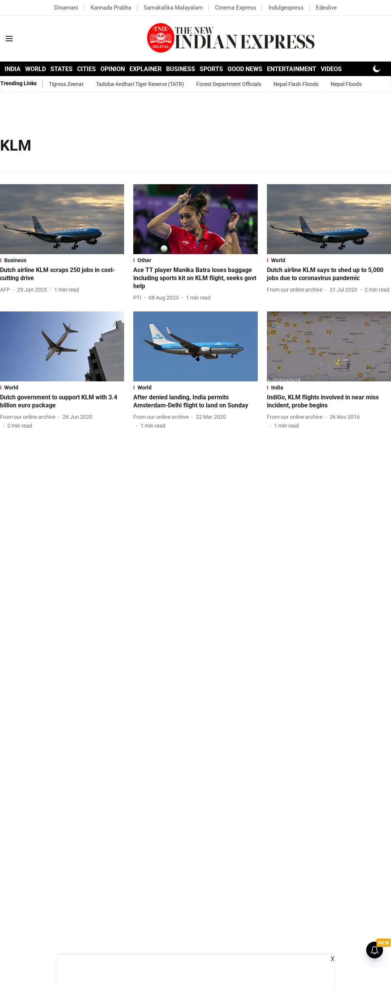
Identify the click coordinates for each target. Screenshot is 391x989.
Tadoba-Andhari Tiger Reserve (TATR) (140, 84)
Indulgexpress (286, 7)
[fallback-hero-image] (62, 219)
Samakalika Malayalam (173, 7)
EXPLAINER (145, 69)
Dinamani (66, 7)
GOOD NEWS (245, 69)
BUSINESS (180, 69)
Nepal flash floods (295, 84)
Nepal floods (346, 84)
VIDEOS (331, 69)
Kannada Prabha (110, 7)
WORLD (35, 69)
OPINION (112, 69)
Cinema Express (235, 7)
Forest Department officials (228, 84)
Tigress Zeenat (66, 84)
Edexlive (326, 7)
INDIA (13, 69)
